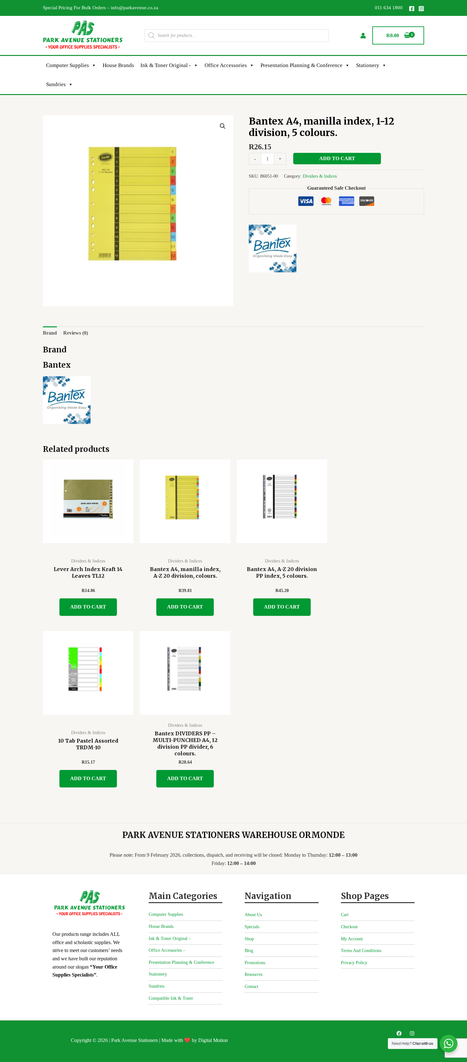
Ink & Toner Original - (165, 65)
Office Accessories (226, 65)
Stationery (367, 65)
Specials (252, 926)
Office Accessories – (167, 950)
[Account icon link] (363, 35)
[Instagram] (421, 8)
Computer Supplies (67, 65)
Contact (251, 986)
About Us (253, 914)
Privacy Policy (354, 962)
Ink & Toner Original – (170, 938)
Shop (249, 938)
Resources (253, 974)
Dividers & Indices (320, 176)
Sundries (56, 84)
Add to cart (337, 158)
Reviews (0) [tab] (75, 333)
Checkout (349, 926)
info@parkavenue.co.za (134, 7)
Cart (345, 914)
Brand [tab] (50, 333)
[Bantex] (272, 248)
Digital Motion (213, 1040)
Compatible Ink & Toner (171, 998)
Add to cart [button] (88, 606)
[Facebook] (412, 8)
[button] (222, 126)
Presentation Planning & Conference (301, 65)
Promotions (255, 962)
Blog (249, 950)
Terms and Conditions (361, 950)
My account (352, 938)
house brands (118, 65)
